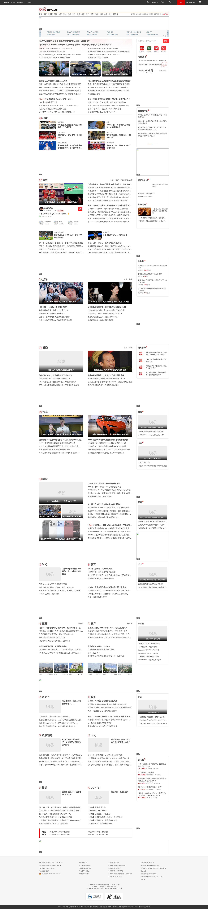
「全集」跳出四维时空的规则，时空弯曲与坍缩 (160, 211)
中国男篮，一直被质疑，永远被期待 (70, 136)
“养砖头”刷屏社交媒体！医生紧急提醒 (150, 431)
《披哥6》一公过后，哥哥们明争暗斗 (53, 307)
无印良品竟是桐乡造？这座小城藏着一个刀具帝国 (70, 126)
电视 (130, 279)
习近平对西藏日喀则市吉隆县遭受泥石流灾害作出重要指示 (64, 41)
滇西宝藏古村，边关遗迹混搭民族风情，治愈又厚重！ (60, 811)
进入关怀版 (28, 2)
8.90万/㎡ (50, 674)
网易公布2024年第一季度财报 (98, 832)
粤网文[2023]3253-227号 (115, 871)
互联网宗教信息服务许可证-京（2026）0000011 (152, 878)
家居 (92, 14)
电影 (125, 279)
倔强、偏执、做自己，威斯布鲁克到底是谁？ (105, 243)
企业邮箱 (145, 14)
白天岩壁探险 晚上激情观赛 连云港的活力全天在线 (107, 51)
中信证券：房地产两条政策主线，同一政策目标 (106, 656)
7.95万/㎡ (99, 674)
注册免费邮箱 (190, 2)
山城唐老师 (48, 208)
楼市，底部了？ (94, 653)
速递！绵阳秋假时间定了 (97, 597)
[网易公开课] (155, 2)
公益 (140, 443)
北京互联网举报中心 (85, 865)
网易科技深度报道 (112, 34)
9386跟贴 (157, 783)
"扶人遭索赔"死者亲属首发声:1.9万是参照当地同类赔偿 (109, 81)
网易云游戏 (157, 14)
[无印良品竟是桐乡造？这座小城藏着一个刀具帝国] (47, 125)
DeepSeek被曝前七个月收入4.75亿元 (107, 102)
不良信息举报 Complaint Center (128, 907)
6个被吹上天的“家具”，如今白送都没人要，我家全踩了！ (61, 653)
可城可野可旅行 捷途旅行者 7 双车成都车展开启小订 (59, 453)
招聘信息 (102, 907)
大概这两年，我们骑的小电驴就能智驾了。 (104, 517)
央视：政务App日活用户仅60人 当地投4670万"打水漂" (60, 87)
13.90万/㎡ (129, 674)
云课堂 (133, 14)
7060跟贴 (155, 768)
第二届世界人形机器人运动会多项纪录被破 (104, 504)
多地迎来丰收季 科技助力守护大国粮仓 (54, 51)
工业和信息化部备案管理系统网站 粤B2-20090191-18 (104, 884)
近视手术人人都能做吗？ (146, 193)
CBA (117, 180)
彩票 (55, 14)
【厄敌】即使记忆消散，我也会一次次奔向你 (105, 817)
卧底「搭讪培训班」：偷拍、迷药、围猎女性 (56, 587)
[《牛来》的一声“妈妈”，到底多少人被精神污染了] (96, 125)
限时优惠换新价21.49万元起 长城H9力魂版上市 (106, 453)
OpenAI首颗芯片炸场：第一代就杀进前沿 (104, 483)
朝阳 (40, 674)
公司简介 (89, 907)
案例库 (80, 623)
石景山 (90, 674)
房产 (87, 14)
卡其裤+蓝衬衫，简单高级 (49, 594)
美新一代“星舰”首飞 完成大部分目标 (102, 711)
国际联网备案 (83, 862)
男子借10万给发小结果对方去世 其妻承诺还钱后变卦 (108, 87)
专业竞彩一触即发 (151, 34)
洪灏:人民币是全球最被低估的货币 (106, 99)
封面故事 (69, 34)
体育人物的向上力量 (132, 34)
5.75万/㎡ (114, 674)
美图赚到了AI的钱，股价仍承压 (100, 496)
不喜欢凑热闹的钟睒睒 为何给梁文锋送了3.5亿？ (106, 378)
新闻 (40, 14)
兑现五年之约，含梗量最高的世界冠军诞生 (118, 146)
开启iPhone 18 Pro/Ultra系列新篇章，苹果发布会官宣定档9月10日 (112, 525)
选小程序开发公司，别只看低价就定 (53, 646)
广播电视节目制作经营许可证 (116, 865)
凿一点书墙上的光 (72, 32)
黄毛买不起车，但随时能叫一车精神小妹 (118, 136)
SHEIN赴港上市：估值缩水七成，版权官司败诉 (57, 382)
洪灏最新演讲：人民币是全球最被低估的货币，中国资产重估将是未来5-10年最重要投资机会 (70, 146)
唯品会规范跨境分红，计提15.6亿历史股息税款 (106, 375)
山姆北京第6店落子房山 (48, 102)
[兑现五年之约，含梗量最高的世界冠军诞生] (96, 145)
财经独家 (142, 348)
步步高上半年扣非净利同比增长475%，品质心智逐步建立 (110, 382)
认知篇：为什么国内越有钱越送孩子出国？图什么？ (108, 587)
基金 (130, 348)
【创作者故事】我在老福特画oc (100, 823)
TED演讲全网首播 (52, 34)
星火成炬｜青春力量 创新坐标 (50, 58)
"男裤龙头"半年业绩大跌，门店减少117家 (156, 360)
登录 (181, 2)
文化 (73, 14)
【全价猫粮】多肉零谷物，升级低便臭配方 (152, 723)
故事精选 (47, 735)
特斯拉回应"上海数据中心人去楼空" (150, 274)
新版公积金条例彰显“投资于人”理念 (101, 650)
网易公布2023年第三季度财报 (98, 834)
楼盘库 (129, 623)
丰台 (55, 674)
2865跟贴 (158, 775)
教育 (82, 14)
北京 (105, 14)
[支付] (169, 2)
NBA (112, 180)
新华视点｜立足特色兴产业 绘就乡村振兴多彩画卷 (107, 704)
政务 (110, 14)
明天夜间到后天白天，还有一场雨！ (59, 99)
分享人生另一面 (151, 32)
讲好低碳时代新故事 (132, 32)
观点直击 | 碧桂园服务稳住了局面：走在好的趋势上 (107, 628)
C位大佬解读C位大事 (113, 32)
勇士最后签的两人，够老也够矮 (115, 235)
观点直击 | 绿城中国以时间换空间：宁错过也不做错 (107, 631)
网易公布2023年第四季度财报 (60, 834)
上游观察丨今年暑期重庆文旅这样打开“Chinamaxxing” (60, 820)
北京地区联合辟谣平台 (114, 868)
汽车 (96, 14)
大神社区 (138, 14)
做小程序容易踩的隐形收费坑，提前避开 (54, 641)
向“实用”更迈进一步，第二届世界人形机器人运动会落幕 (109, 490)
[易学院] (145, 70)
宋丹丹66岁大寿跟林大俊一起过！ (52, 313)
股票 (125, 348)
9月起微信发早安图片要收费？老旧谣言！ (152, 60)
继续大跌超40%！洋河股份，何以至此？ (54, 378)
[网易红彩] (80, 209)
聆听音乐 (89, 32)
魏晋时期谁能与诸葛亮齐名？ (160, 185)
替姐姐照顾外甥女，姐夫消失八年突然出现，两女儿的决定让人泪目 (151, 135)
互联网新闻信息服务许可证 (47, 868)
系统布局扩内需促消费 (96, 48)
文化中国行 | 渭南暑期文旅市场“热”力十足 (55, 814)
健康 (101, 14)
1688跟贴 (158, 789)
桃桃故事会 (143, 111)
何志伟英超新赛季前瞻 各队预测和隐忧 (107, 105)
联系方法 (96, 907)
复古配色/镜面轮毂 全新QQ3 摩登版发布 (54, 449)
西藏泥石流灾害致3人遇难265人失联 (53, 81)
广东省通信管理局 (44, 871)
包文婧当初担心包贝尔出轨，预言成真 (107, 109)
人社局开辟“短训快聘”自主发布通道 (52, 109)
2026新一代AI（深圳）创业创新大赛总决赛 (104, 487)
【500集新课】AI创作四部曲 (147, 647)
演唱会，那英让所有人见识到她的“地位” (54, 317)
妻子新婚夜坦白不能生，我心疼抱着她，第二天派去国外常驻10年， (152, 116)
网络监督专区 (162, 9)
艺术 (140, 564)
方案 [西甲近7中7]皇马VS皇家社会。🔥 (54, 214)
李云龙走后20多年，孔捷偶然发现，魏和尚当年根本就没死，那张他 (152, 128)
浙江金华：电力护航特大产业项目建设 (102, 726)
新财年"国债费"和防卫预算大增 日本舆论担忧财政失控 (108, 55)
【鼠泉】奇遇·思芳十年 (97, 807)
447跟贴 (155, 797)
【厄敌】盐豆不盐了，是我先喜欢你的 (102, 820)
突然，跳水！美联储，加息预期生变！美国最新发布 (59, 385)
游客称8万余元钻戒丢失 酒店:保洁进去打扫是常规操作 (108, 91)
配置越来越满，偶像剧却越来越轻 (101, 320)
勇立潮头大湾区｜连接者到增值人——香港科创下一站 (108, 58)
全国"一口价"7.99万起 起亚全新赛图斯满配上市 (57, 443)
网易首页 (7, 2)
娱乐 (69, 14)
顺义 (70, 674)
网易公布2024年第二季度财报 (60, 832)
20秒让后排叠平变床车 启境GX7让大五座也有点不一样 (109, 449)
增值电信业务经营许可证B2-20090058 (50, 865)
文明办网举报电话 (84, 874)
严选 (140, 697)
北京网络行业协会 (113, 862)
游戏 (140, 502)
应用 (12, 2)
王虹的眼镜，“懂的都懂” (146, 772)
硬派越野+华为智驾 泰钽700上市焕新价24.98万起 (107, 443)
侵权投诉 (147, 907)
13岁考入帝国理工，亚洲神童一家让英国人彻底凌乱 (108, 594)
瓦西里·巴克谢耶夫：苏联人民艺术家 (150, 584)
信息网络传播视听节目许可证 (149, 874)
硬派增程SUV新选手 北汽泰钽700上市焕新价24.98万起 (60, 440)
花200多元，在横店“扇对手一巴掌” (150, 787)
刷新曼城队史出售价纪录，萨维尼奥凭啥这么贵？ (68, 236)
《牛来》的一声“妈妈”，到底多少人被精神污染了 (118, 126)
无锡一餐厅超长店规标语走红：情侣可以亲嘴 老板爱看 (109, 84)
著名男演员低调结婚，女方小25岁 (52, 637)
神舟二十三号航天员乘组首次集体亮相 (102, 701)
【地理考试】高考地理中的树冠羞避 (101, 572)
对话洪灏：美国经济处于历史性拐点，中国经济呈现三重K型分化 (156, 354)
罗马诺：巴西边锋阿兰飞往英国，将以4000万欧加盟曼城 (61, 243)
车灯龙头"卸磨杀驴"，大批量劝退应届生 (103, 385)
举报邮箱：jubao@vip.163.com (150, 865)
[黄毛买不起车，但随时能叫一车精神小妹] (96, 135)
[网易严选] (162, 2)
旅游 (44, 787)
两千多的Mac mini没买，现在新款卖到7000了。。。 (59, 723)
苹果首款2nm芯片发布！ (103, 112)
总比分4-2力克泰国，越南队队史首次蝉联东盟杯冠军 (108, 209)
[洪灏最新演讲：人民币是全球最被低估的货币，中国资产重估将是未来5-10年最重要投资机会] (47, 145)
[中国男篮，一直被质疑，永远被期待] (47, 135)
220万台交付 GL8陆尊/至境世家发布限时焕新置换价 (108, 440)
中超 (122, 180)
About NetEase (81, 907)
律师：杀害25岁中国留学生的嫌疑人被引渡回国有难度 (60, 84)
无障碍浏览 (20, 2)
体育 (45, 14)
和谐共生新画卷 (94, 94)
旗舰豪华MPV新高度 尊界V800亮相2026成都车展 (107, 446)
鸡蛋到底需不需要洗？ (145, 196)
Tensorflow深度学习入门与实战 (148, 650)
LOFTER (96, 787)
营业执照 (143, 871)
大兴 (104, 674)
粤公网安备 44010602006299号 (50, 874)
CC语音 (151, 14)
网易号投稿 (162, 71)
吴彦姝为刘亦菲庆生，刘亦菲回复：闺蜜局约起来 (107, 307)
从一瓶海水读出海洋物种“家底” (99, 723)
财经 (60, 14)
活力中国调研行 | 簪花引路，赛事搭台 (53, 823)
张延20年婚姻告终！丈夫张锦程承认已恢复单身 (106, 310)
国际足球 (128, 180)
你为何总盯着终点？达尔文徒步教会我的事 (55, 817)
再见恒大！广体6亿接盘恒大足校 (51, 249)
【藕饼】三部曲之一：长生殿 (99, 814)
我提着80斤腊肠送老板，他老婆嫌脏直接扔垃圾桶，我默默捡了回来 (152, 122)
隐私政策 (115, 907)
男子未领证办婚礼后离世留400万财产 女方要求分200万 (60, 94)
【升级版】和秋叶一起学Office (148, 656)
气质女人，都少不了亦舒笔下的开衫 (53, 584)
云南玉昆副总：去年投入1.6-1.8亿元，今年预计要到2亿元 (61, 253)
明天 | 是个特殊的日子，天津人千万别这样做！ (106, 755)
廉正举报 (141, 907)
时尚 (44, 564)
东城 (119, 674)
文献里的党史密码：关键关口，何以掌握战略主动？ (59, 55)
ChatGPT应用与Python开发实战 (149, 643)
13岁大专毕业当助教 (93, 34)
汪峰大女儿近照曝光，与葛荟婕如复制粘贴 (55, 320)
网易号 (115, 14)
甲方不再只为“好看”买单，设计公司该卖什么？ (57, 634)
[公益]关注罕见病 (144, 462)
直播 (78, 14)
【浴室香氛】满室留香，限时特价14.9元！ (152, 717)
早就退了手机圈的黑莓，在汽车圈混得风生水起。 (58, 726)
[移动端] (148, 2)
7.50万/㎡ (65, 674)
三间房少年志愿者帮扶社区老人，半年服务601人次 (58, 105)
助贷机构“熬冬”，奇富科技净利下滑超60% (55, 375)
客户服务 (108, 907)
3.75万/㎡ (80, 674)
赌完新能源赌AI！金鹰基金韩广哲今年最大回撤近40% (156, 374)
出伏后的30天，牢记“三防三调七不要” (151, 435)
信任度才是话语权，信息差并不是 (101, 578)
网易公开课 (143, 180)
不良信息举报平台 (84, 871)
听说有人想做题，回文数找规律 (100, 569)
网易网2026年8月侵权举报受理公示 (150, 64)
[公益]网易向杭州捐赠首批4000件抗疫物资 (152, 466)
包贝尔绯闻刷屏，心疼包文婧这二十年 (53, 310)
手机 (90, 525)
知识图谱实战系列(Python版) (148, 653)
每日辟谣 (142, 57)
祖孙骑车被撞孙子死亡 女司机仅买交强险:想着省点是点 (60, 91)
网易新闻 (48, 9)
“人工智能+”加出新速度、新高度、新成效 (55, 48)
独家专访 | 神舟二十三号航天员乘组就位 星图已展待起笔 (109, 708)
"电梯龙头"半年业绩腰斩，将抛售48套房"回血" (156, 367)
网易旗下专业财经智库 (53, 32)
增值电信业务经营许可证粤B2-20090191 (51, 862)
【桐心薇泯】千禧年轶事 (97, 811)
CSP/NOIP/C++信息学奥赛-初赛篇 (149, 660)
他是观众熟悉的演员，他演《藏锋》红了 (103, 317)
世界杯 (50, 14)
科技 (64, 14)
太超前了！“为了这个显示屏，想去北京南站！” (57, 112)
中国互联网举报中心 (85, 868)
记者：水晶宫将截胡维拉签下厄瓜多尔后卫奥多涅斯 (108, 200)
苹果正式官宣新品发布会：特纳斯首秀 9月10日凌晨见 (108, 528)
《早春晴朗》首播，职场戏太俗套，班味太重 (105, 313)
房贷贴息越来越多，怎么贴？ (99, 646)
